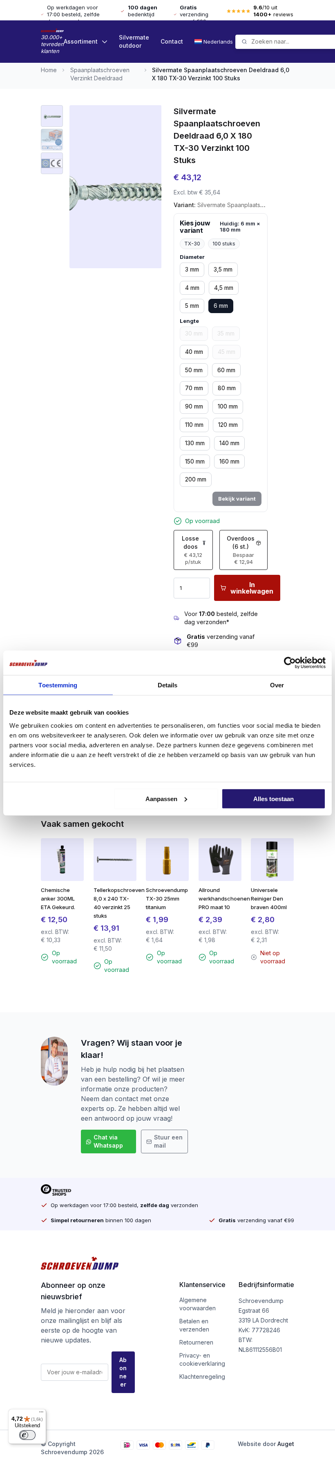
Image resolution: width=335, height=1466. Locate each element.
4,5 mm (223, 287)
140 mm (229, 442)
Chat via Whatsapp (108, 1141)
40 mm (194, 351)
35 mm (225, 333)
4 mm (192, 287)
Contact (172, 41)
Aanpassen (161, 798)
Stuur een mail (168, 1141)
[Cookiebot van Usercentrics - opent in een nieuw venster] (290, 663)
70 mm (194, 387)
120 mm (228, 424)
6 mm (221, 305)
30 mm (194, 333)
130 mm (195, 442)
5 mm (192, 305)
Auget (285, 1443)
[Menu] (41, 1414)
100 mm (228, 406)
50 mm (194, 369)
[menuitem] (214, 42)
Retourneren (196, 1342)
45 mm (226, 351)
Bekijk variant (237, 498)
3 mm (192, 269)
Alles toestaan (273, 798)
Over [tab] (277, 685)
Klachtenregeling (202, 1376)
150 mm (195, 461)
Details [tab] (168, 685)
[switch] (27, 1435)
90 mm (194, 406)
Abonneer (123, 1372)
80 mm (227, 387)
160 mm (229, 461)
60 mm (226, 369)
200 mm (195, 479)
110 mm (194, 424)
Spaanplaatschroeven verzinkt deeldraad (100, 74)
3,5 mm (223, 269)
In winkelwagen (251, 588)
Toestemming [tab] (57, 685)
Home (49, 69)
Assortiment (81, 41)
